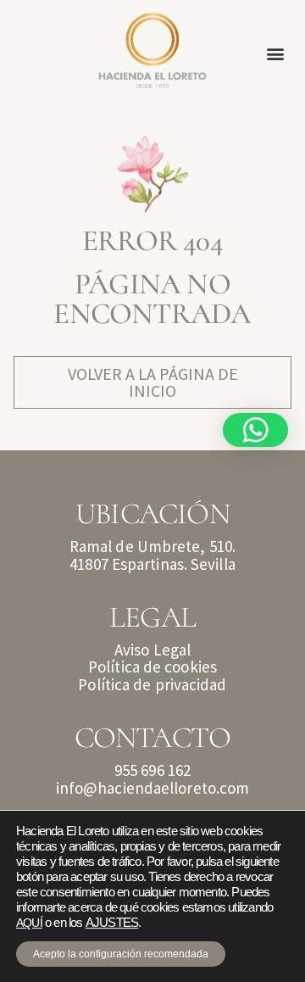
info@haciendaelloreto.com (153, 788)
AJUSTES (112, 922)
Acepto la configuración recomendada (120, 954)
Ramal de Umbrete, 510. (152, 546)
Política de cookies (152, 666)
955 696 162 (152, 770)
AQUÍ (29, 922)
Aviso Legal (152, 649)
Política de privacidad (152, 684)
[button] (275, 54)
